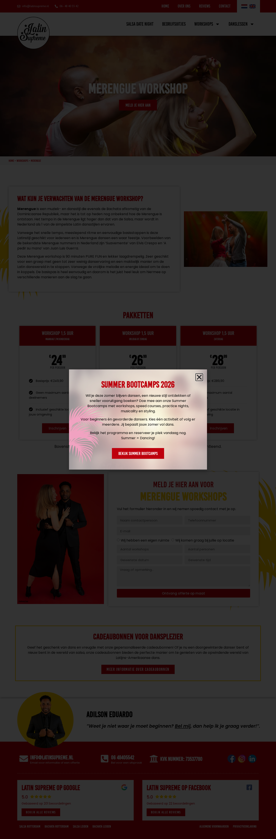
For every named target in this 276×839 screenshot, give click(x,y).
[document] (138, 419)
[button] (199, 377)
